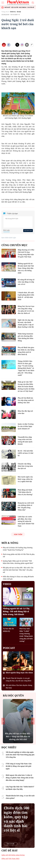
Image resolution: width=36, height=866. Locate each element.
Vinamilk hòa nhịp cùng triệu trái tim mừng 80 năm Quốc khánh (25, 440)
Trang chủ (4, 12)
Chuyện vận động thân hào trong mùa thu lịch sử (25, 466)
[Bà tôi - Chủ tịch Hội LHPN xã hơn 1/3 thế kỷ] (8, 454)
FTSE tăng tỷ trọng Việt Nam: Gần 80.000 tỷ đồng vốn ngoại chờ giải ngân (19, 766)
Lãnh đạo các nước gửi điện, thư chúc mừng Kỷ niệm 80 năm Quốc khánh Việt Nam (26, 521)
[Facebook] (9, 45)
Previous (3, 721)
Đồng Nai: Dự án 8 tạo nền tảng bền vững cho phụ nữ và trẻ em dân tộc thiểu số (26, 309)
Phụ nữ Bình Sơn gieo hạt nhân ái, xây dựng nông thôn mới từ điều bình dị (26, 350)
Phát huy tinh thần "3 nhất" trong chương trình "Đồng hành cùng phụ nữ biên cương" (26, 635)
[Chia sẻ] (22, 45)
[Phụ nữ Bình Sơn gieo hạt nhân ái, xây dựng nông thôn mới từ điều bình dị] (8, 350)
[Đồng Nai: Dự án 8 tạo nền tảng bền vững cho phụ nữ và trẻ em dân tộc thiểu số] (8, 309)
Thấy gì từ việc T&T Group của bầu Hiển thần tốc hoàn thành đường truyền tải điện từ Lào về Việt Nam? (26, 386)
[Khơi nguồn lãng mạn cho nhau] (18, 660)
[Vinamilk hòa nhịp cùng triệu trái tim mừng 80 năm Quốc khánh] (8, 440)
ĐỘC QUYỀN (14, 7)
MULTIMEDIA (22, 7)
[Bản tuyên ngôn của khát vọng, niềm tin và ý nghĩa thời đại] (8, 480)
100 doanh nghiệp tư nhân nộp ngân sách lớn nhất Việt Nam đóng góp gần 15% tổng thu (20, 754)
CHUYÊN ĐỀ (30, 7)
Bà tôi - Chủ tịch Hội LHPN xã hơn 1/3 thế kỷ (25, 453)
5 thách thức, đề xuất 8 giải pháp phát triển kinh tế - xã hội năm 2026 (26, 296)
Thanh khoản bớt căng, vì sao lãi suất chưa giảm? (20, 797)
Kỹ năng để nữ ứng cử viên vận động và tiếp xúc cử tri (26, 282)
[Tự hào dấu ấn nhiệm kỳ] (10, 622)
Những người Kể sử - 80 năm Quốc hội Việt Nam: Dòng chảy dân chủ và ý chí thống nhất (26, 268)
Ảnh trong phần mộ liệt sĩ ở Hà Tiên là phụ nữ (18, 555)
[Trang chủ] (2, 7)
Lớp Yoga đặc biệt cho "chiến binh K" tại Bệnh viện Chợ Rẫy (18, 736)
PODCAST (9, 647)
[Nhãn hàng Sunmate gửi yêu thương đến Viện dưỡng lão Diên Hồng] (8, 337)
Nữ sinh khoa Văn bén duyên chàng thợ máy (19, 686)
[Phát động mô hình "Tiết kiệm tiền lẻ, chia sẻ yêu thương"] (8, 493)
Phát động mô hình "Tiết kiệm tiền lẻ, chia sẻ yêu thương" (25, 492)
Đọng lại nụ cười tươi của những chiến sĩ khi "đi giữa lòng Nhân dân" (26, 506)
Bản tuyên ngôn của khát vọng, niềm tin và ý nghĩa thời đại (25, 479)
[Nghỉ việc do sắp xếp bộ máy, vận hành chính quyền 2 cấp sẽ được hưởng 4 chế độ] (8, 323)
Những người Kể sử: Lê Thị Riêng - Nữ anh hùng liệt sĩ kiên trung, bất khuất (16, 611)
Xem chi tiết (10, 844)
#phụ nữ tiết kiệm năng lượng (13, 855)
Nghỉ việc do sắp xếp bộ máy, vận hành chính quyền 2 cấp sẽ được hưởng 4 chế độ (26, 323)
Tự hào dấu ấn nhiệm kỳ (8, 630)
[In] (27, 45)
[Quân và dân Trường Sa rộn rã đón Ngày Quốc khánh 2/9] (8, 427)
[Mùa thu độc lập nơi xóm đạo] (8, 414)
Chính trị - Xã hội (15, 12)
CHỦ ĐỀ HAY (9, 850)
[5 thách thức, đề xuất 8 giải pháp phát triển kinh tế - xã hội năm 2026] (8, 295)
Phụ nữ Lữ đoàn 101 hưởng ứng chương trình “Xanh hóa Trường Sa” (17, 548)
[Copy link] (32, 45)
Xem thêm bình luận (8, 238)
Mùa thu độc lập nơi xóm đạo (25, 412)
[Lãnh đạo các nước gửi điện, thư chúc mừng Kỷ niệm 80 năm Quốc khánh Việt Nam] (8, 520)
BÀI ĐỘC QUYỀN (13, 695)
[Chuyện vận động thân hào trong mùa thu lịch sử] (8, 467)
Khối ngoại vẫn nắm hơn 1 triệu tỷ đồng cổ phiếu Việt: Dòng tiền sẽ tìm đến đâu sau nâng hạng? (20, 777)
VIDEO (7, 584)
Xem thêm (18, 534)
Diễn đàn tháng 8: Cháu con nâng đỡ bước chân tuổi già (18, 577)
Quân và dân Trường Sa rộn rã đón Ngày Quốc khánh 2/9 (26, 426)
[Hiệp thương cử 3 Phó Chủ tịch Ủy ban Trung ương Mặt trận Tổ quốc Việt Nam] (8, 253)
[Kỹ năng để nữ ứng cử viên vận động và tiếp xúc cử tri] (8, 283)
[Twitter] (17, 45)
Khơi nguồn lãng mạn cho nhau (19, 672)
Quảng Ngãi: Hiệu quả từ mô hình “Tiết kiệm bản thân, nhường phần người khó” (18, 562)
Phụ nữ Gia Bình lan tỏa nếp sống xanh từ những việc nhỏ (26, 400)
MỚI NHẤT (7, 7)
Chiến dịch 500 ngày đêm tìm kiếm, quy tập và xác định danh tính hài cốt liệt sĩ (16, 819)
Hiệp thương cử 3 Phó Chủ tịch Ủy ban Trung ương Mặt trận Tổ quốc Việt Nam (26, 253)
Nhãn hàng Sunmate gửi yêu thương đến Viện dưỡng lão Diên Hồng (25, 337)
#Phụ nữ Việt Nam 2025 (10, 859)
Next (33, 721)
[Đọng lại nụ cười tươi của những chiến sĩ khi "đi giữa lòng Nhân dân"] (8, 506)
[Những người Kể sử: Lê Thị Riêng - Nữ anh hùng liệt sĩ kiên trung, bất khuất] (18, 597)
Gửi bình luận (28, 230)
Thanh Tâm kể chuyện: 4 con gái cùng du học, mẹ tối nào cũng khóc (18, 679)
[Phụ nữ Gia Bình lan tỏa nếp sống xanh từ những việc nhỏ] (8, 401)
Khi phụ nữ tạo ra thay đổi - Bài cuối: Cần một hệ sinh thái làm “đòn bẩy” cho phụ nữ (18, 570)
